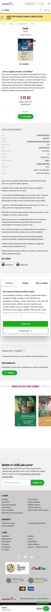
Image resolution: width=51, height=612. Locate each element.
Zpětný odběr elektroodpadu (38, 510)
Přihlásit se (37, 482)
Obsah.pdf (7, 265)
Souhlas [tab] (9, 283)
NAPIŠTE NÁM (43, 603)
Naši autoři (5, 502)
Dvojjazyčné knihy (22, 24)
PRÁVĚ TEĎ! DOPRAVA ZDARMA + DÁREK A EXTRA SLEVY (25, 17)
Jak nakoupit (6, 507)
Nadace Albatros (34, 544)
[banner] (12, 3)
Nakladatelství (7, 539)
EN (49, 4)
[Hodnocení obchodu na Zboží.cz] (38, 567)
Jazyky (11, 24)
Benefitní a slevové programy (12, 513)
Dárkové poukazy (34, 502)
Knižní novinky (33, 499)
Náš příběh (5, 536)
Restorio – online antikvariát (38, 547)
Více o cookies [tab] (42, 283)
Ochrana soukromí (34, 507)
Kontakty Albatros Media (36, 523)
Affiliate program (34, 505)
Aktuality (5, 499)
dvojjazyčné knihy (43, 135)
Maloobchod (6, 541)
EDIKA (47, 160)
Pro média (5, 549)
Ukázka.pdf (22, 265)
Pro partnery (6, 547)
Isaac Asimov (25, 35)
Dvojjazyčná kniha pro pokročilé (38, 141)
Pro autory (5, 544)
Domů (4, 24)
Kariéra (30, 539)
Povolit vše (25, 324)
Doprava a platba (8, 510)
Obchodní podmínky (9, 505)
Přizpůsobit (24, 331)
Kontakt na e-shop (8, 523)
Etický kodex (32, 541)
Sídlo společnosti (8, 526)
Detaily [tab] (25, 283)
